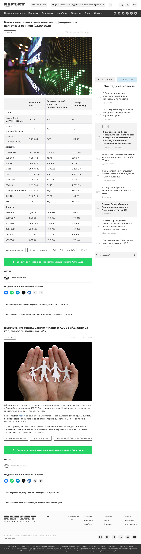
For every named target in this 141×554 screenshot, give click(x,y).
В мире (128, 516)
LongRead (88, 524)
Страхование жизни (16, 438)
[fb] (115, 13)
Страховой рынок (41, 438)
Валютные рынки (38, 250)
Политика (88, 516)
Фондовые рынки (14, 250)
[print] (35, 292)
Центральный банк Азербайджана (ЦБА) (76, 438)
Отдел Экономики (18, 278)
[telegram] (123, 13)
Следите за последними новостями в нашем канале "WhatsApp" (50, 262)
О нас (47, 516)
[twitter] (127, 13)
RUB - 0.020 (106, 79)
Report (22, 416)
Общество (108, 516)
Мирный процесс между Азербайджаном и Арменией (78, 5)
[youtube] (135, 13)
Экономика (88, 520)
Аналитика (129, 520)
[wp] (12, 292)
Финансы (10, 32)
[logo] (14, 4)
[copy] (41, 292)
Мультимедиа (131, 524)
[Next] (112, 5)
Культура (108, 524)
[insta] (119, 13)
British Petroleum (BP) (64, 250)
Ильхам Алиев (39, 5)
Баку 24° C (128, 79)
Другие (98, 13)
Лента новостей (103, 255)
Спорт (106, 520)
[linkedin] (131, 13)
